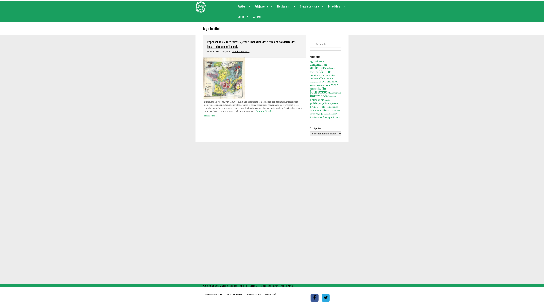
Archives (257, 16)
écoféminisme (316, 117)
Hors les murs (286, 7)
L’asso (243, 18)
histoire (313, 89)
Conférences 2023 (240, 51)
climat (329, 71)
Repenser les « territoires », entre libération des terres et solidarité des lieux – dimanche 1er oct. (251, 44)
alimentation (318, 64)
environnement (329, 81)
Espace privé (270, 294)
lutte (330, 92)
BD (320, 72)
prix (312, 106)
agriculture (316, 61)
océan (325, 96)
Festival (244, 7)
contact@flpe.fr (302, 285)
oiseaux (333, 97)
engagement (315, 82)
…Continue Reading (264, 111)
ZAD (335, 114)
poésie (334, 103)
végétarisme (328, 114)
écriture (336, 117)
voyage (319, 113)
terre (334, 111)
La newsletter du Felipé (213, 294)
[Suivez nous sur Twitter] (325, 297)
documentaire (327, 75)
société (322, 110)
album (327, 61)
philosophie (317, 99)
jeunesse (318, 92)
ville (338, 110)
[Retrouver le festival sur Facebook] (315, 297)
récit (328, 107)
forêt (334, 85)
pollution (326, 103)
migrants (337, 93)
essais (313, 85)
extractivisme (323, 85)
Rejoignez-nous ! (254, 294)
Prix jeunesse (264, 7)
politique (315, 103)
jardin (322, 88)
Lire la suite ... (210, 115)
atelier (314, 72)
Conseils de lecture (312, 7)
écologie (327, 117)
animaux (318, 68)
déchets (314, 78)
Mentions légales (234, 294)
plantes (328, 100)
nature (315, 96)
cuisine (314, 75)
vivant (312, 114)
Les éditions (337, 7)
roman (320, 107)
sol (329, 110)
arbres (331, 68)
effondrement (326, 78)
